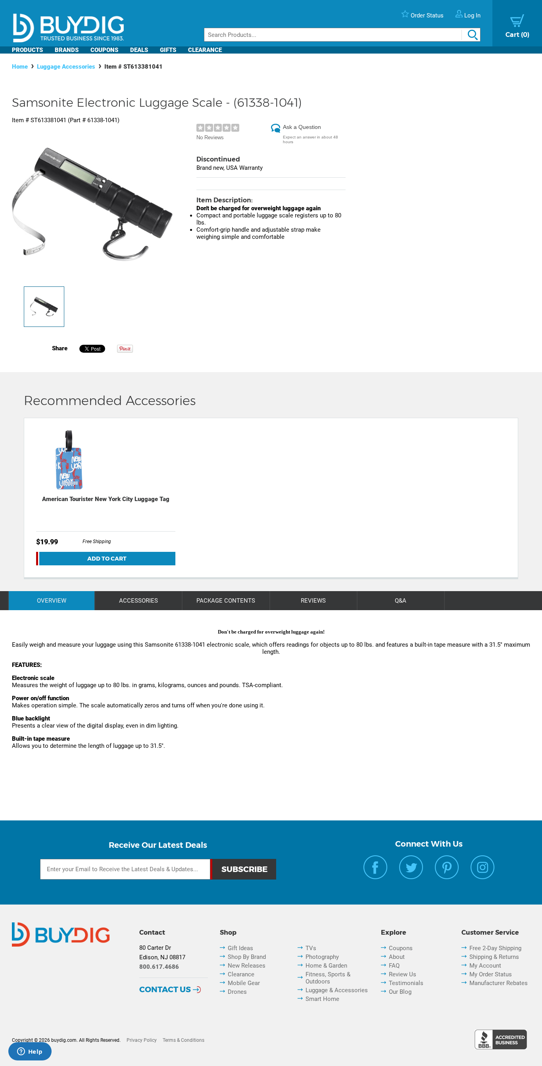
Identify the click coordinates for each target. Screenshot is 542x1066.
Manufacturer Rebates (498, 983)
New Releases (246, 965)
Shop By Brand (247, 956)
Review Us (402, 974)
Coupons (104, 50)
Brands (67, 50)
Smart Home (322, 999)
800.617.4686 (159, 966)
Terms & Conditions (183, 1040)
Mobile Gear (244, 983)
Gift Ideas (240, 948)
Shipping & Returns (494, 956)
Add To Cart (107, 558)
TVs (311, 948)
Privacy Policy (142, 1040)
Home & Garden (326, 965)
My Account (485, 965)
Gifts (168, 50)
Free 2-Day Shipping (495, 948)
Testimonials (406, 983)
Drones (237, 991)
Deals (139, 50)
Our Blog (400, 991)
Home (20, 66)
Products (27, 50)
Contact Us (165, 989)
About (397, 956)
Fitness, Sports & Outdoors (328, 978)
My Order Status (490, 974)
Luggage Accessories (66, 66)
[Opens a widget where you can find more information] (30, 1052)
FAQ (394, 965)
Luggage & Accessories (337, 990)
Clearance (205, 50)
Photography (322, 956)
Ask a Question (302, 127)
